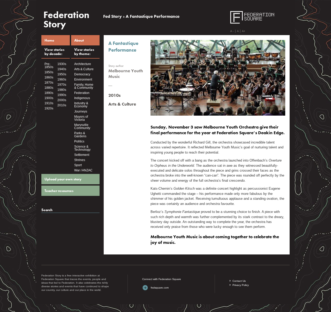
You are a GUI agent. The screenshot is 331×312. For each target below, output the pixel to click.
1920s (48, 108)
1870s (48, 82)
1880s (48, 87)
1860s (48, 77)
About (79, 40)
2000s (61, 100)
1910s (48, 103)
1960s (61, 79)
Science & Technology (82, 148)
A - (232, 31)
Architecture (82, 64)
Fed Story (112, 16)
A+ (243, 31)
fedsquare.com (160, 287)
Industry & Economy (81, 105)
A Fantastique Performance (152, 16)
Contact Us (239, 280)
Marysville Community (82, 126)
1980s (61, 89)
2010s (61, 105)
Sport (78, 165)
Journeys (80, 111)
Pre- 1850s (48, 65)
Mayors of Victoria (81, 118)
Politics (79, 141)
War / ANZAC (83, 170)
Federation (81, 92)
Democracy (82, 74)
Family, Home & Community (83, 86)
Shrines (79, 160)
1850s (48, 72)
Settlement (81, 154)
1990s (61, 95)
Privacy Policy (240, 285)
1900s (48, 98)
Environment (83, 79)
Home (49, 40)
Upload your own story (62, 179)
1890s (48, 92)
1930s (61, 64)
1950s (61, 74)
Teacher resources (58, 190)
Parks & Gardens (80, 135)
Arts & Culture (84, 69)
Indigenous (82, 98)
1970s (61, 84)
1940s (61, 69)
